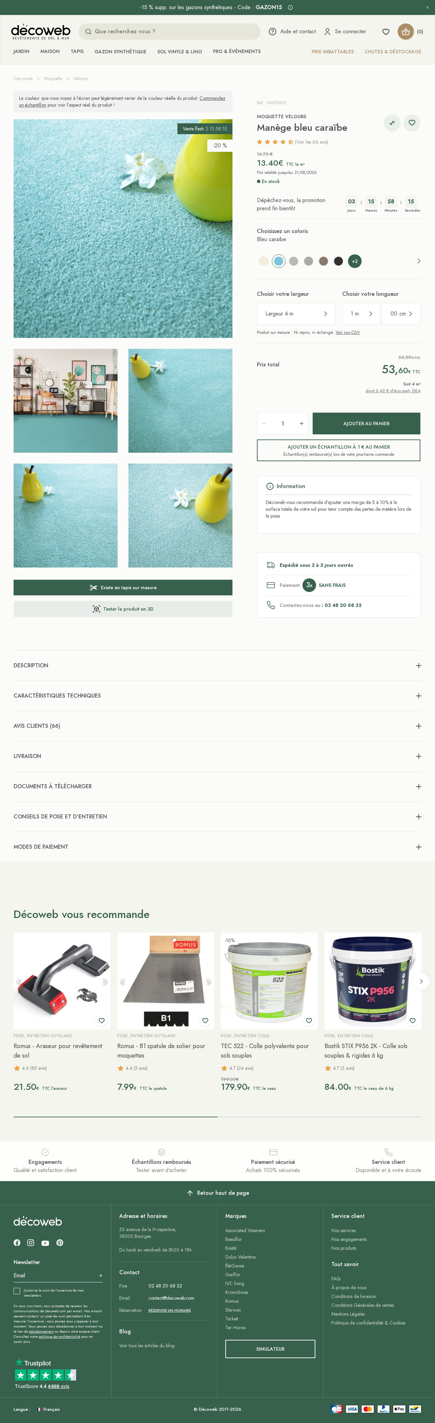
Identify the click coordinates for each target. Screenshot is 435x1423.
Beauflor (233, 1239)
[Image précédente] (19, 981)
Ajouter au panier (366, 423)
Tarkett (231, 1318)
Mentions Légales (348, 1314)
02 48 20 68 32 (165, 1285)
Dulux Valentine (240, 1257)
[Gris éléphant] (308, 261)
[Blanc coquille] (264, 261)
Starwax (233, 1310)
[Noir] (338, 261)
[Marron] (323, 261)
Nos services (343, 1230)
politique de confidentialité (59, 1336)
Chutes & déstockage (393, 51)
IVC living (234, 1283)
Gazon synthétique (120, 51)
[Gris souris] (293, 261)
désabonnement (41, 1331)
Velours (80, 78)
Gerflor (232, 1274)
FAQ (336, 1278)
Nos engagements (349, 1239)
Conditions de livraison (353, 1296)
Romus (232, 1301)
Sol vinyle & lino (179, 51)
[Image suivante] (105, 981)
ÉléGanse (234, 1265)
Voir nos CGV (348, 332)
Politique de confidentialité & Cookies (368, 1322)
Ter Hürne (235, 1327)
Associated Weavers (245, 1230)
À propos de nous (348, 1287)
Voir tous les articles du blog (147, 1345)
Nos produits (343, 1248)
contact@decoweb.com (171, 1298)
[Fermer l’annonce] (427, 7)
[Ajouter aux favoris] (411, 122)
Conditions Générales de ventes (362, 1305)
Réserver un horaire (170, 1310)
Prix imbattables (333, 51)
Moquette (53, 78)
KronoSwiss (236, 1292)
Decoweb (23, 78)
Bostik (231, 1248)
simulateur (270, 1349)
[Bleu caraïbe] (278, 261)
